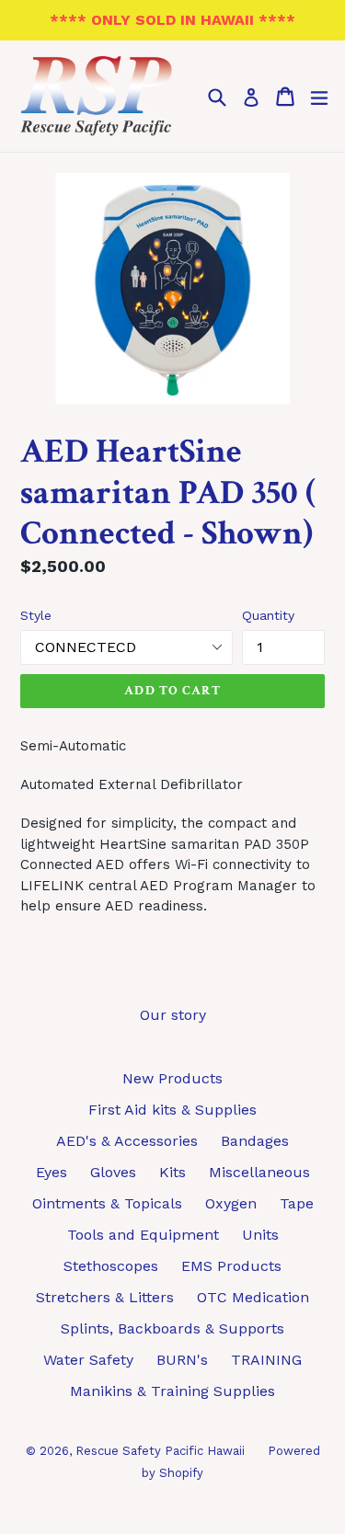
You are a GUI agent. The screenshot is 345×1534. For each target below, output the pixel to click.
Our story (173, 1015)
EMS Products (231, 1266)
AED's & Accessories (127, 1141)
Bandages (255, 1141)
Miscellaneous (259, 1172)
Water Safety (88, 1359)
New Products (172, 1078)
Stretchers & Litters (105, 1297)
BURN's (182, 1359)
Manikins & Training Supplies (172, 1391)
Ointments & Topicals (107, 1203)
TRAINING (266, 1359)
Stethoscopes (110, 1266)
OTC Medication (253, 1297)
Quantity (268, 615)
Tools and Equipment (143, 1234)
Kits (172, 1172)
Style (36, 615)
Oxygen (231, 1203)
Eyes (51, 1172)
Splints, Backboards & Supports (172, 1328)
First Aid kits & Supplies (172, 1109)
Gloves (113, 1172)
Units (260, 1234)
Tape (297, 1203)
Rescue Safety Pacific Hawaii (160, 1451)
